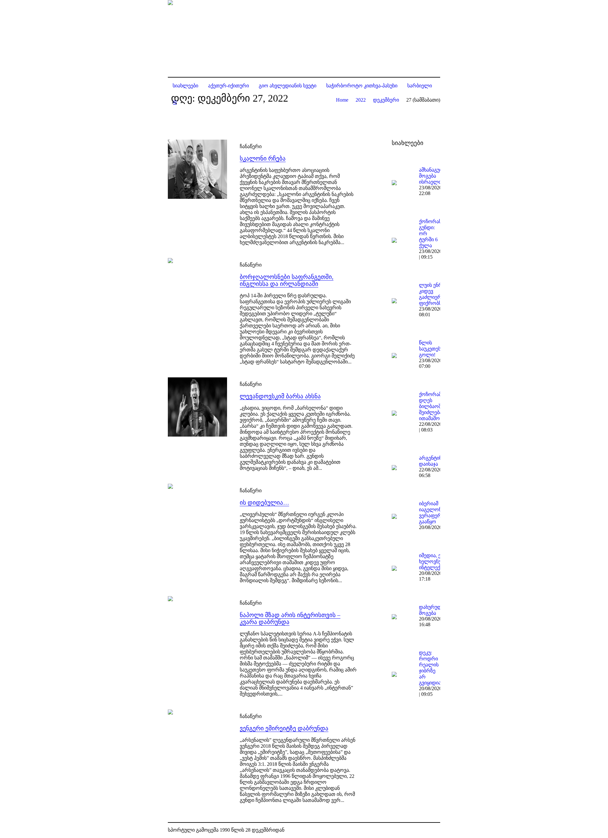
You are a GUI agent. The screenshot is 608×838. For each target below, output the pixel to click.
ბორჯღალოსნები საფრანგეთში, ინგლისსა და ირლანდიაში (286, 280)
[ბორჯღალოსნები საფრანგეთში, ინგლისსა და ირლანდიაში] (197, 287)
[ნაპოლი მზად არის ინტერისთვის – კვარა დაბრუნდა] (197, 625)
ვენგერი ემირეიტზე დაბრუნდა (284, 728)
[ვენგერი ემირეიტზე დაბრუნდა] (197, 739)
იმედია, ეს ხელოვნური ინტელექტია (433, 561)
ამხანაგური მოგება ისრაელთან (433, 176)
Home (342, 100)
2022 (361, 100)
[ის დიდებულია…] (197, 513)
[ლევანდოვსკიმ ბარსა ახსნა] (197, 407)
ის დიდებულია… (264, 502)
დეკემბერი (386, 100)
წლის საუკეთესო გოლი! (432, 348)
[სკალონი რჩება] (197, 169)
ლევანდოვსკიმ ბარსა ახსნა (280, 396)
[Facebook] (425, 830)
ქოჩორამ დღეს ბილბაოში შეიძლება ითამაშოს (431, 406)
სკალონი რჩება (263, 158)
